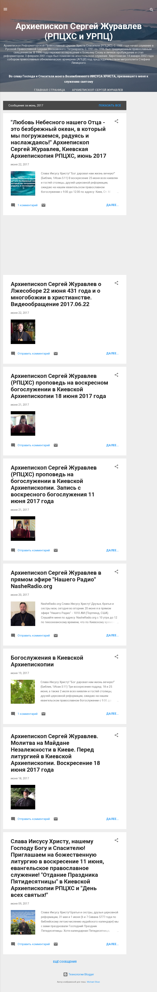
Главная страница (49, 90)
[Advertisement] (141, 158)
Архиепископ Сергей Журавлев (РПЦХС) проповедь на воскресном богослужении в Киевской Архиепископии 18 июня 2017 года (59, 386)
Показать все (110, 105)
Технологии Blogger (81, 974)
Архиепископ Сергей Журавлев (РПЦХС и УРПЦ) (79, 31)
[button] (116, 122)
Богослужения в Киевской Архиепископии (47, 661)
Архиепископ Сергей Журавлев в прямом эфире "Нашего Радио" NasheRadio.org (56, 579)
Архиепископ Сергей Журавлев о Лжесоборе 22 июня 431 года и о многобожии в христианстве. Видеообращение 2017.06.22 (56, 294)
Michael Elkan (93, 982)
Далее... (112, 205)
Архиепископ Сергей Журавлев (97, 90)
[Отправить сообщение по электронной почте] (43, 206)
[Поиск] (151, 10)
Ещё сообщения (65, 961)
